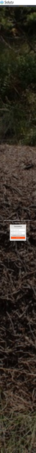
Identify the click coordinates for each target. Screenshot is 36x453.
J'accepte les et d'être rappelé (18, 235)
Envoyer (18, 237)
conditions (18, 235)
